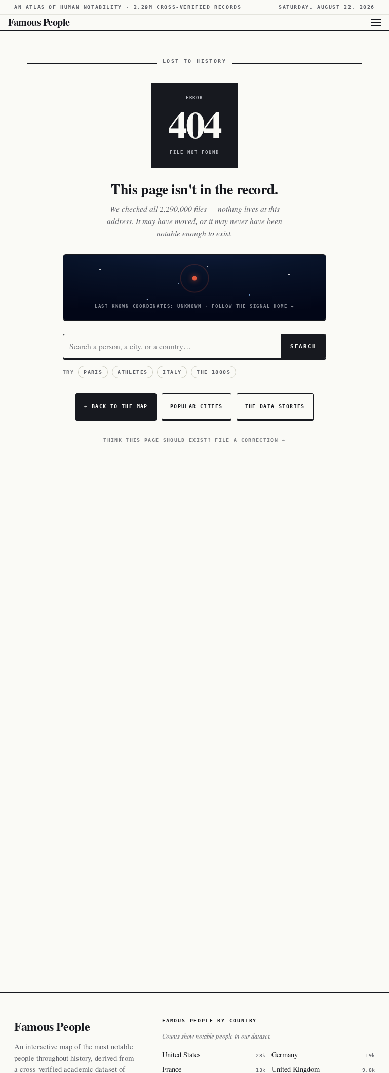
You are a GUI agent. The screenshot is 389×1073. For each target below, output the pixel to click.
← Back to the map (116, 406)
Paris (93, 372)
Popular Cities (196, 406)
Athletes (132, 372)
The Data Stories (275, 406)
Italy (172, 372)
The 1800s (213, 372)
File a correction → (250, 440)
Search (303, 346)
